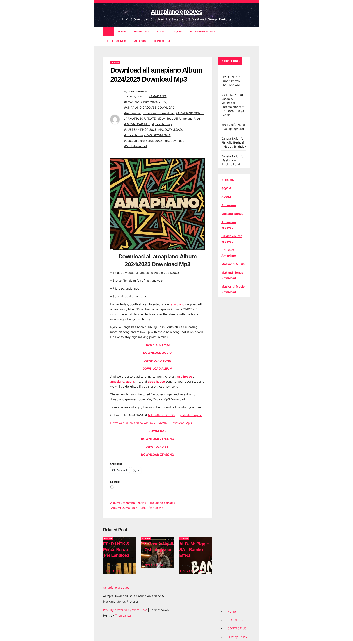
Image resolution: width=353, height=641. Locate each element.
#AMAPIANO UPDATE (141, 118)
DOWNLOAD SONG (157, 361)
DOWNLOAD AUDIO (157, 353)
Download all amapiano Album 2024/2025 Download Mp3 (151, 423)
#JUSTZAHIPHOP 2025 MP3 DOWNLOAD (153, 129)
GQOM (178, 31)
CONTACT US (163, 41)
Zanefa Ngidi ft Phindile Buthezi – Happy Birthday (233, 142)
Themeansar (123, 615)
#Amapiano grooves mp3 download (149, 113)
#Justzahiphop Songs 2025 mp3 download (154, 140)
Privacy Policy (237, 637)
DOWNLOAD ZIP (157, 447)
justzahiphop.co (191, 415)
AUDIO (161, 31)
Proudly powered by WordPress (125, 610)
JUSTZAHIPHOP (137, 91)
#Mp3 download (135, 146)
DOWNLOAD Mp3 (157, 345)
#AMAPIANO (157, 96)
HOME (122, 31)
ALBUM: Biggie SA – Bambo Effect (193, 549)
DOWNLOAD (157, 431)
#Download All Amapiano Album (179, 118)
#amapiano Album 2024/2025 (145, 102)
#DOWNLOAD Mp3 (137, 124)
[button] (247, 36)
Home (231, 611)
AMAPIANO (141, 31)
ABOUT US (235, 620)
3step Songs (116, 41)
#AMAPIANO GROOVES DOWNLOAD (149, 107)
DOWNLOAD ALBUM (157, 368)
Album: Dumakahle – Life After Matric (136, 508)
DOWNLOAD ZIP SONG (157, 439)
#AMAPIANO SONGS (190, 113)
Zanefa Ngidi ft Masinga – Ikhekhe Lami (232, 160)
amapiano (177, 304)
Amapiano (228, 205)
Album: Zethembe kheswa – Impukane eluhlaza (142, 503)
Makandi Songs (232, 213)
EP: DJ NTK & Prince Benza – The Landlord (117, 549)
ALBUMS (140, 41)
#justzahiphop (162, 124)
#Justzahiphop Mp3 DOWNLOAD (147, 135)
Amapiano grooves (176, 11)
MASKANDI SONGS (202, 31)
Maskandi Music (233, 264)
